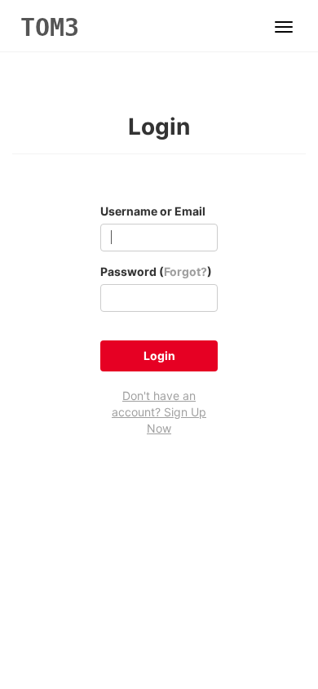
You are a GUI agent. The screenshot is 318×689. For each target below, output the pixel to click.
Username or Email (152, 211)
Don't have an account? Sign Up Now (159, 412)
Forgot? (185, 271)
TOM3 (49, 27)
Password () (156, 271)
